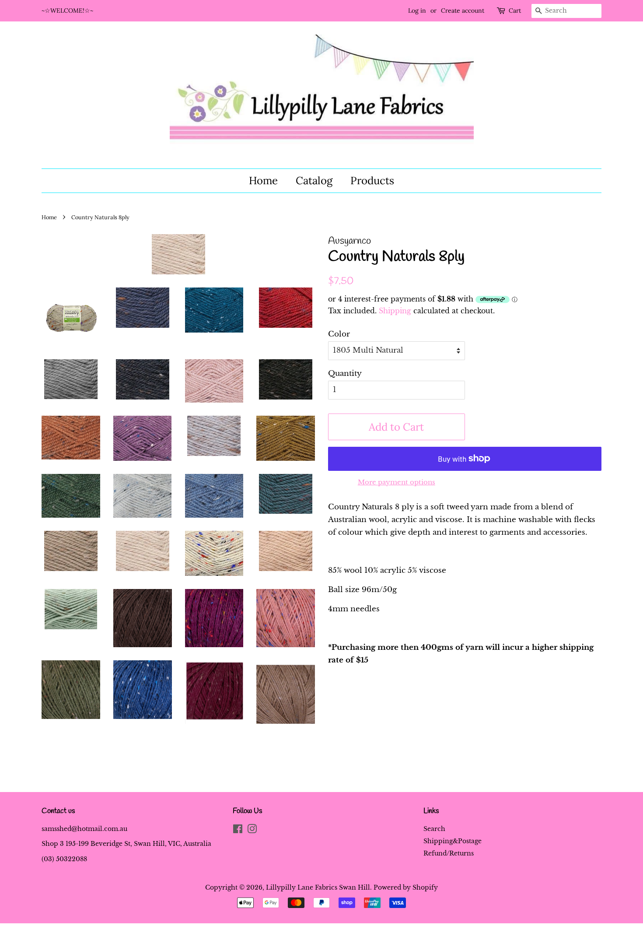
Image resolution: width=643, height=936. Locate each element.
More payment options (396, 482)
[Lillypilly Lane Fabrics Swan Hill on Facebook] (238, 830)
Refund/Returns (448, 853)
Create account (462, 10)
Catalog (314, 180)
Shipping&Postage (452, 841)
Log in (417, 10)
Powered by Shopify (406, 887)
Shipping (395, 310)
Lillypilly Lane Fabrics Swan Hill (318, 887)
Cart (515, 10)
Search (434, 829)
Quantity (345, 373)
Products (372, 180)
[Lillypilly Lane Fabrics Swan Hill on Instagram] (252, 830)
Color (339, 334)
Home (263, 180)
